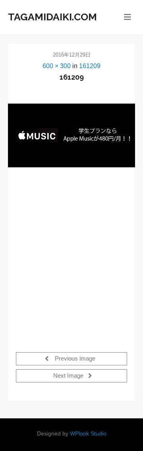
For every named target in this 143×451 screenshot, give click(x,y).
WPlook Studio (88, 434)
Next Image (69, 376)
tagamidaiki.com (52, 17)
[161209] (71, 135)
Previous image (74, 359)
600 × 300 (57, 66)
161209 (89, 66)
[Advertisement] (71, 255)
